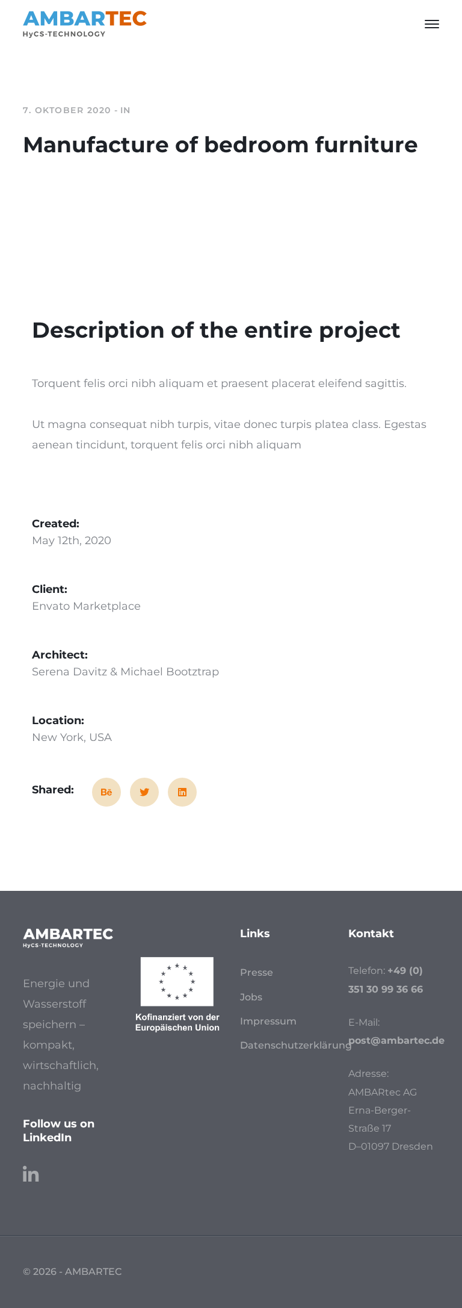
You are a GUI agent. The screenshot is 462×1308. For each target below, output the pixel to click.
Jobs (251, 997)
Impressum (268, 1021)
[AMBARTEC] (85, 23)
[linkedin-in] (30, 1169)
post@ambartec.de (396, 1040)
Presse (256, 972)
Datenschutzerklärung (296, 1045)
